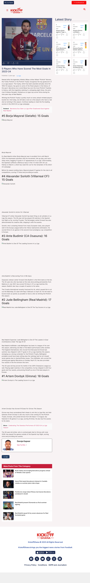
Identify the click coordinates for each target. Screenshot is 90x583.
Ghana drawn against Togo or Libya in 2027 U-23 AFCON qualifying (61, 31)
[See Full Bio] (26, 445)
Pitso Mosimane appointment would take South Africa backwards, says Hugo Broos (61, 49)
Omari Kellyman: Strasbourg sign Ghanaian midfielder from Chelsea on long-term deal (78, 66)
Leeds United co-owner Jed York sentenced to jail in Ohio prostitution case (61, 66)
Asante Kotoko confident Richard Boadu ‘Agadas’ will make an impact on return (78, 31)
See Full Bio (21, 445)
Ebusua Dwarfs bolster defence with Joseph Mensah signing (78, 49)
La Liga (6, 456)
